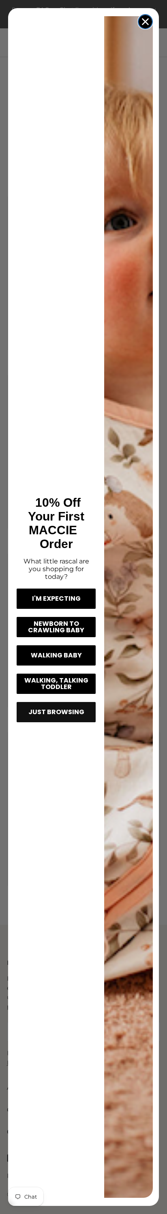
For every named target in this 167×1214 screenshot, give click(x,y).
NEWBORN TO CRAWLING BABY (56, 627)
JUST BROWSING (56, 712)
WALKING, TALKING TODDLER (56, 683)
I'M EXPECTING (56, 598)
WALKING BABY (56, 655)
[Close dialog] (145, 22)
